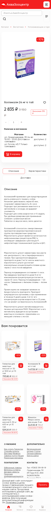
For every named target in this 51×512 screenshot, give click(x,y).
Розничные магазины (13, 458)
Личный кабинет (34, 453)
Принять (43, 485)
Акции (21, 456)
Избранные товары (13, 468)
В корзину (15, 154)
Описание (13, 171)
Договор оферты (11, 472)
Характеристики (37, 171)
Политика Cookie (14, 503)
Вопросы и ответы (12, 470)
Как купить (9, 449)
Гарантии (18, 449)
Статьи (37, 451)
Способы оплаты (11, 451)
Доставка (26, 178)
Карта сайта (33, 456)
